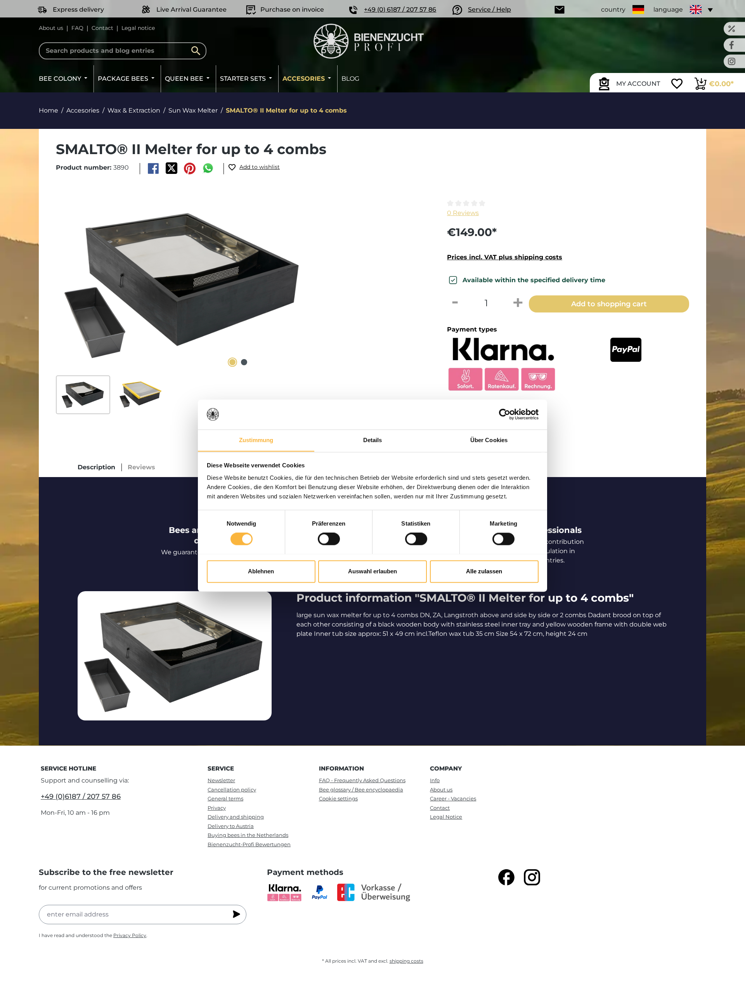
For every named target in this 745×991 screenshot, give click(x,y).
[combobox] (123, 51)
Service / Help (489, 9)
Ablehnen (261, 571)
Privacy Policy (129, 935)
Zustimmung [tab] (256, 440)
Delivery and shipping (236, 817)
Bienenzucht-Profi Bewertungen (249, 844)
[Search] (198, 51)
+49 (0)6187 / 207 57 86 (81, 796)
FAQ (77, 27)
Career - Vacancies (453, 798)
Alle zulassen (484, 571)
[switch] (329, 539)
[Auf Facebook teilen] (153, 168)
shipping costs (406, 961)
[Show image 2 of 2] (244, 362)
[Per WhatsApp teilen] (208, 168)
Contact (102, 27)
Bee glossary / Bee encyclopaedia (361, 789)
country (613, 9)
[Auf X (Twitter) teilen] (171, 168)
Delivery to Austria (231, 826)
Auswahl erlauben (372, 571)
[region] (238, 306)
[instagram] (532, 877)
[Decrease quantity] (455, 303)
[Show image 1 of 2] (232, 362)
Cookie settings (338, 798)
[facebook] (506, 877)
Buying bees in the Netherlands (248, 835)
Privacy (217, 808)
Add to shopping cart (609, 304)
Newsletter (221, 780)
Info (435, 780)
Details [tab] (372, 440)
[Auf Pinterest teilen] (190, 168)
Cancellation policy (232, 789)
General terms (225, 798)
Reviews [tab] (141, 467)
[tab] (96, 467)
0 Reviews (463, 213)
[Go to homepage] (368, 41)
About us (51, 27)
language (668, 9)
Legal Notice (446, 817)
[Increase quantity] (518, 303)
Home (48, 110)
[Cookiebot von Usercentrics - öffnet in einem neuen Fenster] (505, 414)
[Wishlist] (677, 84)
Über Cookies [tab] (489, 440)
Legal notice (138, 27)
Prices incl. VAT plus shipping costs (504, 257)
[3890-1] (183, 284)
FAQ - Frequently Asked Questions (362, 780)
